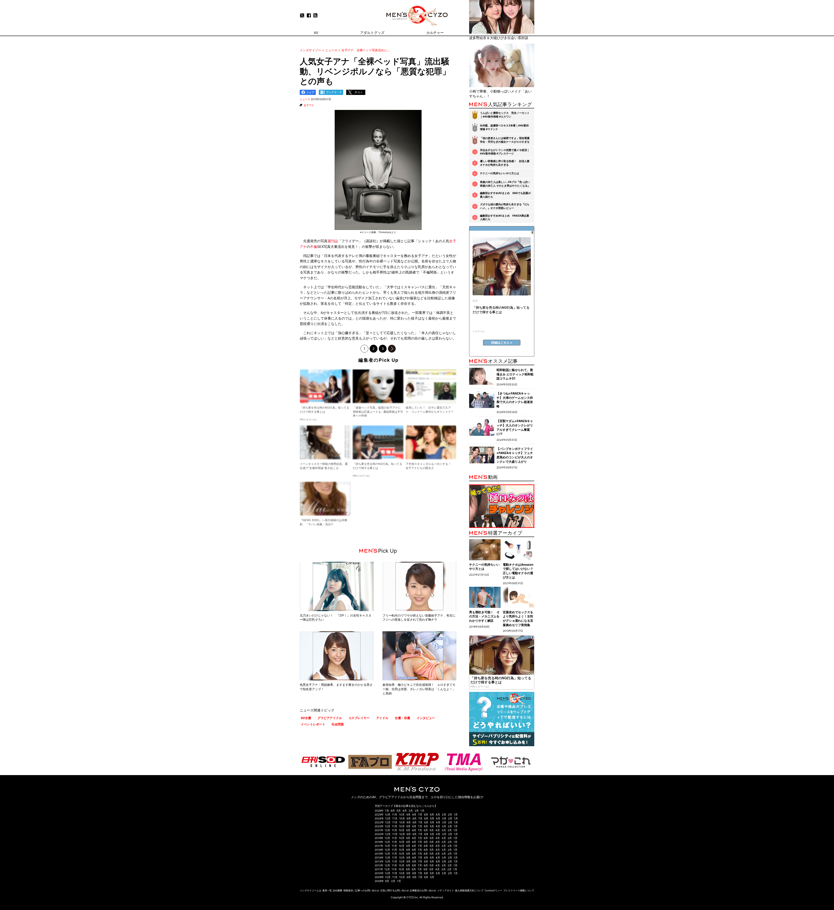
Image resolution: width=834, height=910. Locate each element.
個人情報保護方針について (469, 890)
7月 (387, 810)
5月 (399, 810)
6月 (393, 810)
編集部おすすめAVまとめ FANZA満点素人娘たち (504, 217)
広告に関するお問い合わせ (394, 890)
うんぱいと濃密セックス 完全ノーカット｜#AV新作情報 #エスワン (505, 114)
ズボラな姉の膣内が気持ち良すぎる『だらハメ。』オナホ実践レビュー (505, 206)
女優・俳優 (402, 718)
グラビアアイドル (330, 718)
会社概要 (337, 890)
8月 (414, 814)
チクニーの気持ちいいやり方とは (499, 173)
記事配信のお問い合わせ (423, 890)
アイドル (382, 718)
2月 (417, 810)
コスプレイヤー (359, 718)
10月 (402, 814)
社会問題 (338, 724)
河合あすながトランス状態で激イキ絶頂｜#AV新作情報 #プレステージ (505, 151)
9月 (408, 814)
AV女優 (306, 718)
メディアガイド (445, 890)
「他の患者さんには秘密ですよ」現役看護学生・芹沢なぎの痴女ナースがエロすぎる (505, 139)
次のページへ (392, 349)
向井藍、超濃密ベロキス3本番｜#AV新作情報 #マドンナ (504, 127)
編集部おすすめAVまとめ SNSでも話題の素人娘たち (505, 194)
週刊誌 (333, 241)
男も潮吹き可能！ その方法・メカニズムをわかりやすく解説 (484, 616)
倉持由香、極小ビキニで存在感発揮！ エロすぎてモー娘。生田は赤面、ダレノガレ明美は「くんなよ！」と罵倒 (418, 689)
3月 (411, 810)
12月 (387, 814)
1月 (422, 810)
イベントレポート (313, 724)
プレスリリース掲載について (518, 890)
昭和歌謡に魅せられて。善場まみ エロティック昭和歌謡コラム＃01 (515, 374)
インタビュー (426, 718)
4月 (404, 810)
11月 (394, 814)
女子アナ (309, 105)
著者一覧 (327, 890)
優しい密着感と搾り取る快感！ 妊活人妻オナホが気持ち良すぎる (505, 162)
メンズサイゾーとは (310, 890)
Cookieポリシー (493, 890)
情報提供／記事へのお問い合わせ (361, 890)
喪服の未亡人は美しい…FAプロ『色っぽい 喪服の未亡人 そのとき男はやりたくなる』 (505, 183)
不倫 (313, 246)
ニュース (305, 99)
